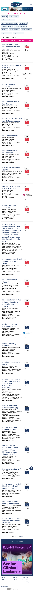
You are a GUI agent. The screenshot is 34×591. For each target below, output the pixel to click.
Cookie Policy (25, 582)
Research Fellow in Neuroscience (9, 152)
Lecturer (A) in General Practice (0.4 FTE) (11, 187)
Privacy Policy (25, 579)
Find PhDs (3, 579)
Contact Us (15, 579)
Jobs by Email (4, 584)
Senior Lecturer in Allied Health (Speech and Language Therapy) (11, 486)
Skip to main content (6, 1)
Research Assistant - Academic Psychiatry (10, 428)
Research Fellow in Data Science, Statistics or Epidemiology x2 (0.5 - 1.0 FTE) (11, 303)
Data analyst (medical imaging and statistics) (10, 503)
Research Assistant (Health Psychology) (10, 407)
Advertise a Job (4, 586)
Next (21, 536)
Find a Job (3, 577)
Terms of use (25, 577)
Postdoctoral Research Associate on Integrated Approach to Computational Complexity (11, 383)
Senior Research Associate (8, 86)
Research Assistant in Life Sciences (10, 103)
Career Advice (4, 582)
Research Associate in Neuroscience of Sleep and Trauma (11, 47)
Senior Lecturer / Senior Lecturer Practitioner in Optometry (11, 521)
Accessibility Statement (27, 584)
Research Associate (10, 136)
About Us (15, 577)
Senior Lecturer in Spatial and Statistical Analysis (12, 120)
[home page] (16, 6)
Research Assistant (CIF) (12, 469)
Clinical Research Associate (9, 207)
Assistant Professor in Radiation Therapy (10, 325)
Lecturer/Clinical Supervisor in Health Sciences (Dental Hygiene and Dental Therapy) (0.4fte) (10, 450)
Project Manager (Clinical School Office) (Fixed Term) (12, 261)
